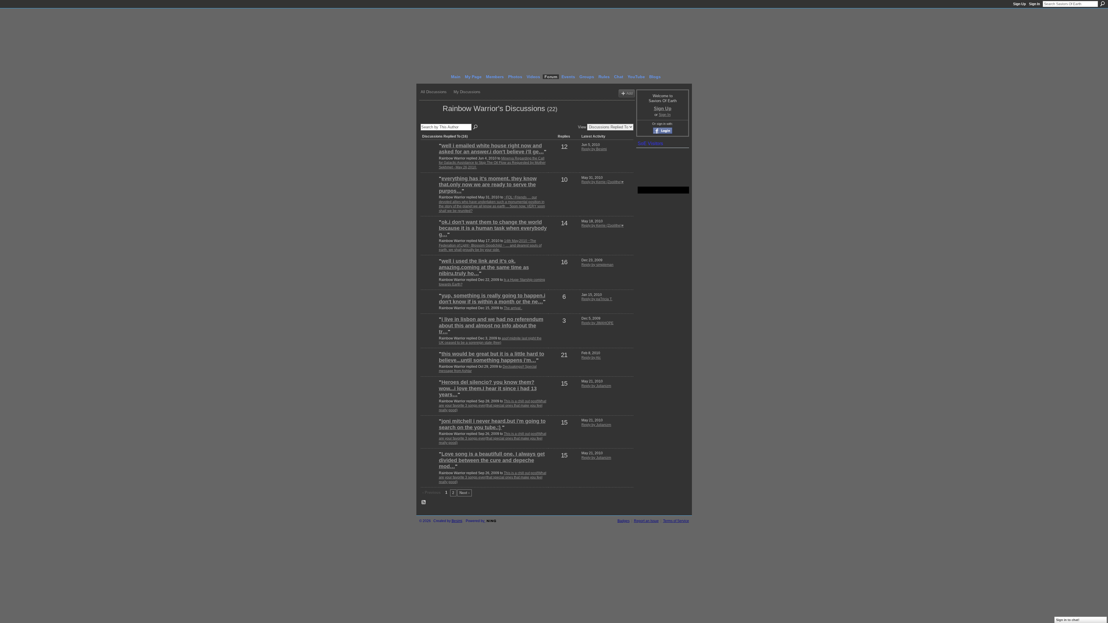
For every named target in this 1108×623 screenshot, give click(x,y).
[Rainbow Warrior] (430, 119)
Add (629, 93)
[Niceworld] (429, 364)
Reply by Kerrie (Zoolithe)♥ (602, 182)
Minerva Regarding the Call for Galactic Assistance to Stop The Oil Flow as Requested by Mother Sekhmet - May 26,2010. (492, 162)
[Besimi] (429, 155)
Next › (464, 493)
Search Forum (475, 127)
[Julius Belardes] (429, 305)
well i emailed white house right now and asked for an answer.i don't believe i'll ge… (491, 149)
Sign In (1034, 4)
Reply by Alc (591, 358)
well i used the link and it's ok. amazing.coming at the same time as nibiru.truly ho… (484, 267)
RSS (423, 502)
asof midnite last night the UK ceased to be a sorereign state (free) (490, 340)
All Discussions (434, 92)
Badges (623, 521)
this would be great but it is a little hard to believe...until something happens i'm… (491, 357)
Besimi (457, 521)
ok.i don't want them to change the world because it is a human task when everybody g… (493, 228)
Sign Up (1019, 4)
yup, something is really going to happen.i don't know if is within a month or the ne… (492, 299)
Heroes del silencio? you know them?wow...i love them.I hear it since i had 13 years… (488, 388)
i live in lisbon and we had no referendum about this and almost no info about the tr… (491, 325)
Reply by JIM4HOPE (597, 323)
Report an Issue (646, 521)
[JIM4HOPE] (429, 329)
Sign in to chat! (1067, 620)
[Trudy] (429, 271)
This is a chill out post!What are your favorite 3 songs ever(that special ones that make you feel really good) (492, 405)
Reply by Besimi (594, 149)
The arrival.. (513, 308)
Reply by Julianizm (596, 386)
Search (1102, 3)
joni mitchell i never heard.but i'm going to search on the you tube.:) (492, 424)
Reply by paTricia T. (596, 299)
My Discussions (467, 92)
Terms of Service (676, 521)
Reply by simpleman (597, 265)
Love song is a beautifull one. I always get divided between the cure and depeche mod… (492, 460)
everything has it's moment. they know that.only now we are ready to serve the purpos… (488, 185)
